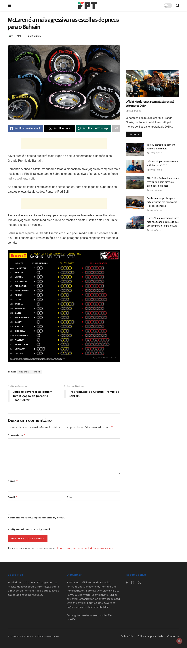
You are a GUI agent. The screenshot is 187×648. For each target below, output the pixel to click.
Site (69, 497)
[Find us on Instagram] (132, 583)
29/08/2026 (134, 111)
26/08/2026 (155, 190)
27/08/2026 (155, 153)
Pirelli (36, 371)
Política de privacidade (150, 636)
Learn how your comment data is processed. (85, 547)
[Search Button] (177, 5)
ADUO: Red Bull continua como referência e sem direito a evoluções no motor (163, 182)
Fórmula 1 (135, 94)
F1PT (18, 35)
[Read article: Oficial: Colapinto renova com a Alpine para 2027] (135, 166)
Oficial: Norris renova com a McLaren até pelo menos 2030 (150, 103)
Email (13, 497)
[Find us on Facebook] (127, 583)
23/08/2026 (155, 230)
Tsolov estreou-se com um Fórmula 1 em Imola (161, 147)
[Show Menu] (9, 5)
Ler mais (135, 134)
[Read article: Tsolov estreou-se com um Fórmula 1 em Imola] (135, 149)
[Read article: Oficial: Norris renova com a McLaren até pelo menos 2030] (152, 83)
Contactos (173, 636)
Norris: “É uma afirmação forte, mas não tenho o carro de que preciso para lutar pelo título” (163, 222)
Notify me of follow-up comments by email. (36, 517)
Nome (13, 481)
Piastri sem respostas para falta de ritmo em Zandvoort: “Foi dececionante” (162, 202)
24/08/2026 (155, 210)
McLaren (24, 371)
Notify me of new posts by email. (29, 529)
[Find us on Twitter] (139, 582)
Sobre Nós (127, 636)
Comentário (17, 435)
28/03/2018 (34, 35)
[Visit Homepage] (87, 5)
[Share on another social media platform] (116, 128)
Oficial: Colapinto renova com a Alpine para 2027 (162, 163)
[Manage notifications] (179, 641)
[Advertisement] (64, 143)
